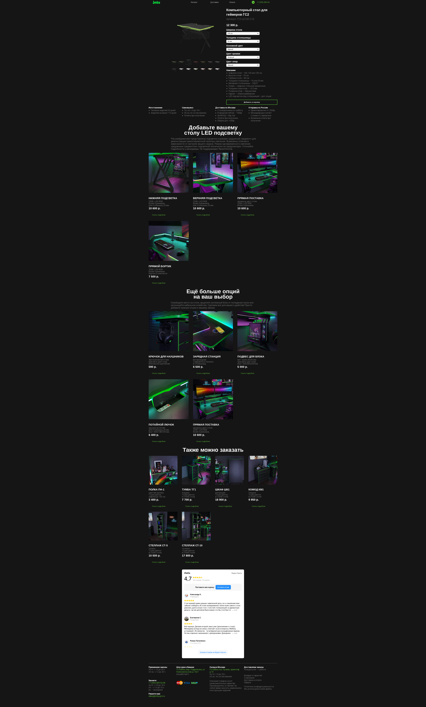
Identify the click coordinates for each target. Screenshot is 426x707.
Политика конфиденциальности (259, 686)
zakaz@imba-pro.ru (157, 696)
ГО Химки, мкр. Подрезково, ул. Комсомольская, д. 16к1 (190, 670)
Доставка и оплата (252, 680)
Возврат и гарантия (253, 675)
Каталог (194, 2)
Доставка (214, 2)
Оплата (232, 2)
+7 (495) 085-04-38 (157, 683)
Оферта (247, 682)
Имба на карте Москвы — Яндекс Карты (213, 656)
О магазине (249, 678)
